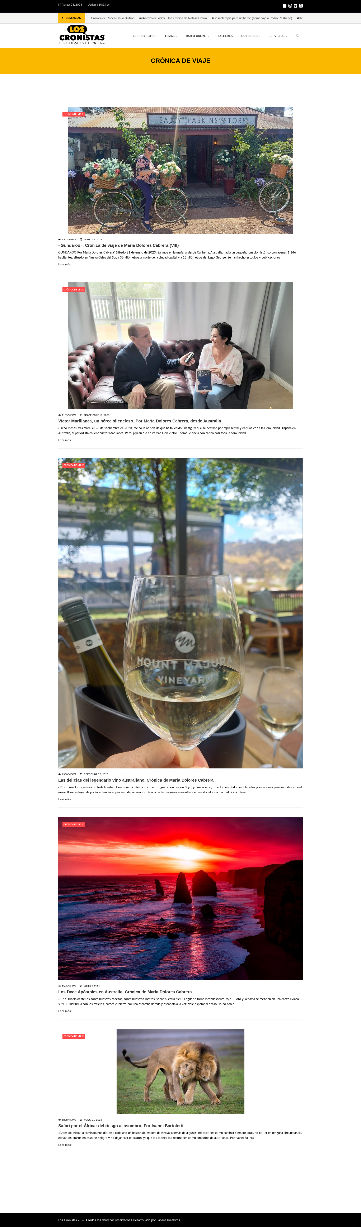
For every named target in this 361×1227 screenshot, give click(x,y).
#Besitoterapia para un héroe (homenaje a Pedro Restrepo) (156, 18)
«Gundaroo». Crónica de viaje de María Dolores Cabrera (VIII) (118, 245)
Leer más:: (65, 264)
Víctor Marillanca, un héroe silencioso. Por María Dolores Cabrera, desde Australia (139, 421)
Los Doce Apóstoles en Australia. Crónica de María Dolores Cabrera (125, 992)
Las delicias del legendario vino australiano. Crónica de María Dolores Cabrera (136, 780)
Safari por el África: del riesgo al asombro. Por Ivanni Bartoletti (120, 1125)
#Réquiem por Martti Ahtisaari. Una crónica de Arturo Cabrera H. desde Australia (255, 18)
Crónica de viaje (74, 114)
